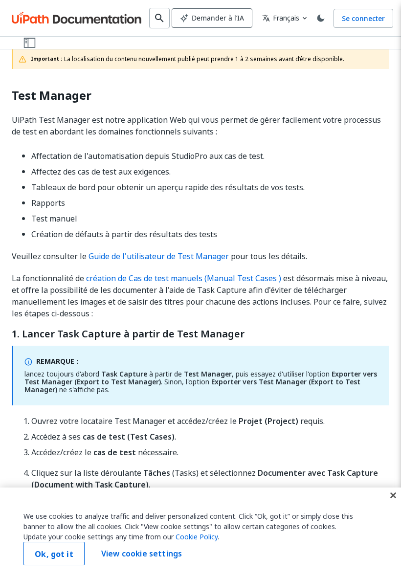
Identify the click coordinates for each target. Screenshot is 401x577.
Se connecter (363, 18)
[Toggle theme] (321, 18)
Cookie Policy (197, 537)
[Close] (393, 495)
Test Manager (51, 95)
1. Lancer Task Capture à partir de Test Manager (128, 334)
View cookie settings (141, 553)
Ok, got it (54, 554)
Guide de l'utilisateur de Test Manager (159, 256)
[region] (200, 532)
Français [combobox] (280, 18)
